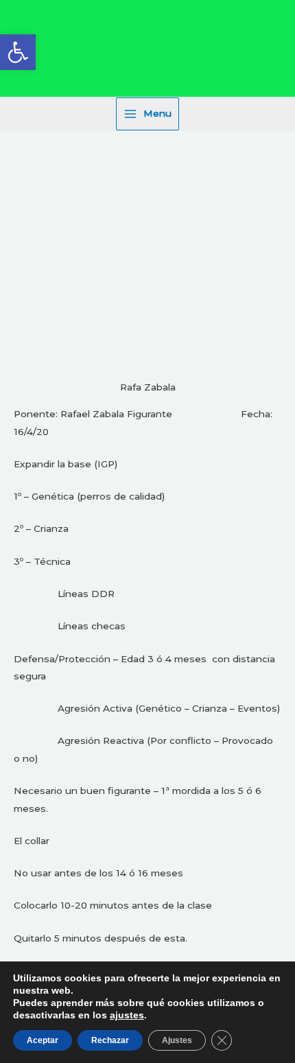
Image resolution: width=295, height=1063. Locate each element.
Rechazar (110, 1040)
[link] (18, 52)
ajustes (127, 1014)
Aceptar (42, 1040)
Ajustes (177, 1040)
